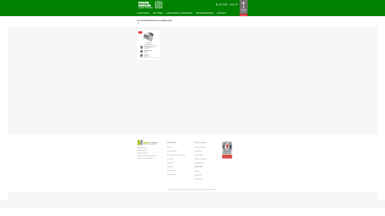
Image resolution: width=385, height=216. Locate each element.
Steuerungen (171, 174)
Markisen (170, 166)
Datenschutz (198, 179)
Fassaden (170, 163)
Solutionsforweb (212, 189)
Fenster (169, 147)
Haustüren (170, 159)
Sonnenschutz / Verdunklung (176, 155)
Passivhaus (198, 151)
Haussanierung (199, 163)
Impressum (198, 175)
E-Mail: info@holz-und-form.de (147, 155)
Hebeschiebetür (172, 151)
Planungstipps (199, 155)
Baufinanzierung (200, 147)
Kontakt (197, 171)
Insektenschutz (171, 170)
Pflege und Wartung (201, 159)
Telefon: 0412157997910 (145, 158)
